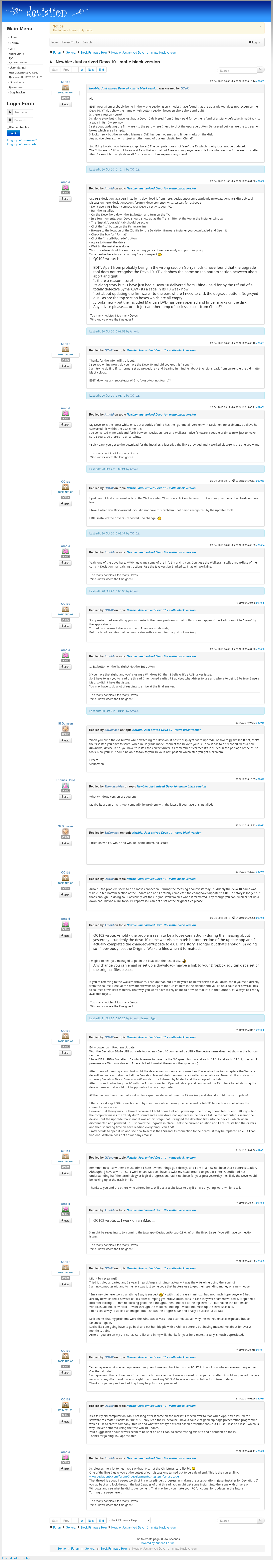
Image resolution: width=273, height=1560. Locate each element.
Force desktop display (16, 1558)
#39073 (260, 825)
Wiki (12, 49)
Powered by (147, 1543)
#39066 (260, 649)
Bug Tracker (17, 92)
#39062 (260, 407)
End (101, 70)
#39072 (260, 779)
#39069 (260, 722)
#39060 (260, 181)
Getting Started (16, 53)
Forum (14, 43)
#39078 (260, 917)
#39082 (260, 1202)
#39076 (260, 871)
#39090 (260, 1451)
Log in (13, 133)
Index (54, 42)
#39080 (260, 1030)
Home (13, 37)
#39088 (260, 1398)
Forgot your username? (22, 140)
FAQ (11, 58)
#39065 (260, 602)
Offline (65, 98)
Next (91, 70)
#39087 (260, 1349)
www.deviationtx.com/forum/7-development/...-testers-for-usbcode (134, 1476)
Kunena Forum (164, 1543)
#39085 (260, 1261)
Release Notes (16, 87)
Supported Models (18, 62)
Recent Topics (71, 42)
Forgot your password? (21, 144)
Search (87, 42)
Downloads (17, 82)
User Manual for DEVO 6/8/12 (23, 72)
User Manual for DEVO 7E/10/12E (25, 76)
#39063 (260, 480)
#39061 (260, 343)
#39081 (260, 1150)
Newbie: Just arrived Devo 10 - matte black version (123, 88)
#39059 (260, 81)
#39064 (260, 545)
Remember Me (19, 127)
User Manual (18, 68)
